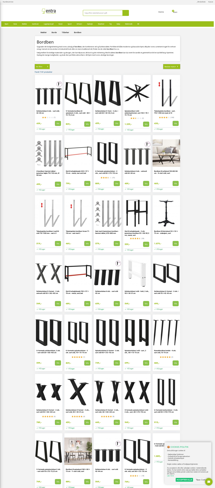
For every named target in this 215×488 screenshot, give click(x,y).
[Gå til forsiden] (37, 32)
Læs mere (170, 476)
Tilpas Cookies (202, 480)
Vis (57, 123)
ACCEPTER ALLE (184, 480)
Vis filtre (39, 66)
